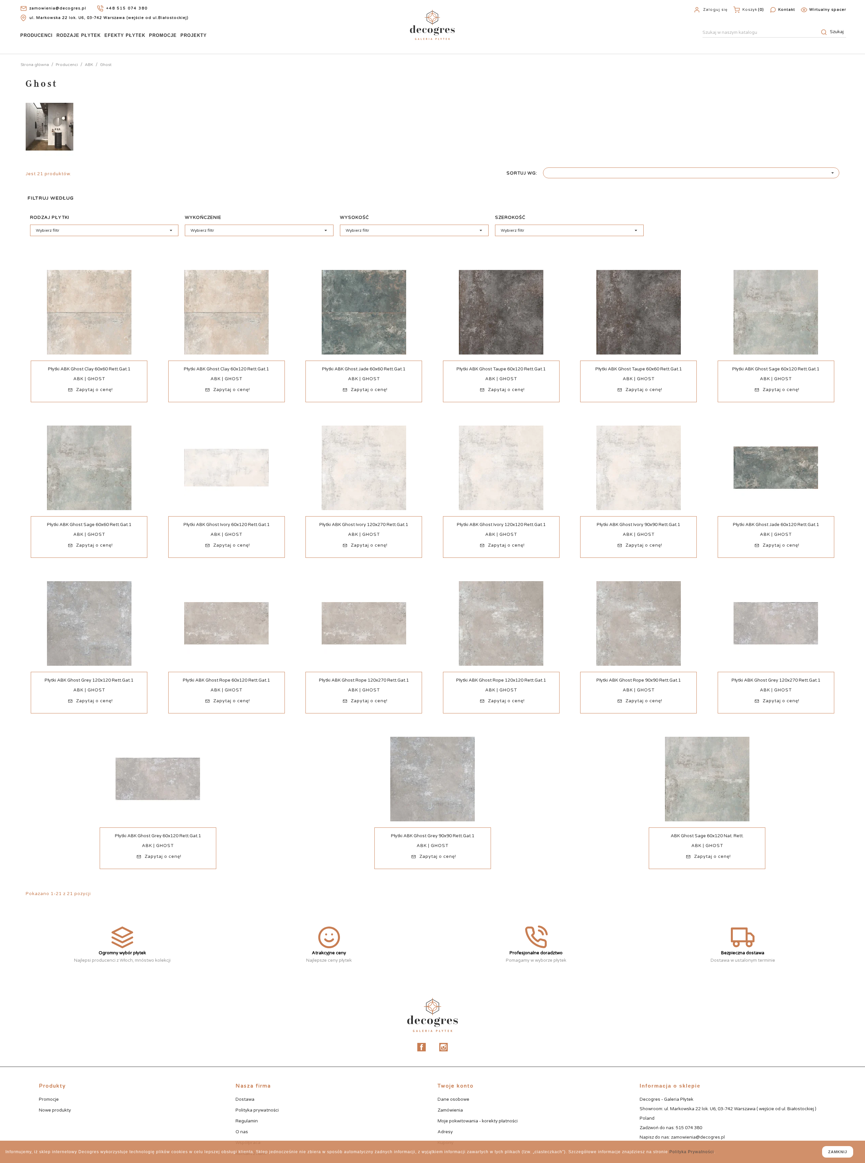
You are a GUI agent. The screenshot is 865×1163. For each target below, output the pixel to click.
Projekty (193, 35)
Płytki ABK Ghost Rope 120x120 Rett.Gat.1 (501, 680)
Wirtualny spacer (827, 9)
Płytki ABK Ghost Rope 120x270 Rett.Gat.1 (364, 680)
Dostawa (245, 1099)
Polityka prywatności (257, 1110)
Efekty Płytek (124, 35)
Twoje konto (456, 1086)
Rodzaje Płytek (78, 35)
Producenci (36, 35)
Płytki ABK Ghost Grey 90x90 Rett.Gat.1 (432, 836)
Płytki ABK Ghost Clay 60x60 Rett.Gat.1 (89, 369)
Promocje (163, 35)
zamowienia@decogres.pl (57, 8)
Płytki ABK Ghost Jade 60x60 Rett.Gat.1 (363, 369)
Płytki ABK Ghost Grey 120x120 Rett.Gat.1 (89, 680)
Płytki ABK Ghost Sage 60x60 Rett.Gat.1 (89, 524)
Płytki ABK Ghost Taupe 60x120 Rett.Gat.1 (501, 369)
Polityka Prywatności (691, 1151)
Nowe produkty (55, 1110)
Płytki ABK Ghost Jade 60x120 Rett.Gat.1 (776, 524)
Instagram (443, 1047)
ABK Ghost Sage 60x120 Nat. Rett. (707, 836)
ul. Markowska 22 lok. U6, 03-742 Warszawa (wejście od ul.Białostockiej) (109, 18)
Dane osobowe (453, 1099)
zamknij (837, 1152)
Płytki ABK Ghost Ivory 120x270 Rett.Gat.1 (363, 524)
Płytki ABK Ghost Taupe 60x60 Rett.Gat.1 (638, 369)
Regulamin (247, 1121)
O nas (242, 1132)
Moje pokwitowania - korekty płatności (478, 1121)
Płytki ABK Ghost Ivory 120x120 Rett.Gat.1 (501, 524)
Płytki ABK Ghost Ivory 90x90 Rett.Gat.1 (638, 524)
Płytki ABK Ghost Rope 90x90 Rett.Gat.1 (638, 680)
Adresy (445, 1132)
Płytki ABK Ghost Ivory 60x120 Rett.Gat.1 (226, 524)
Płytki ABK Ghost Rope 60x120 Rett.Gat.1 (226, 680)
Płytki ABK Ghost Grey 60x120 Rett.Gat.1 (158, 836)
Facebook (421, 1047)
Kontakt (786, 9)
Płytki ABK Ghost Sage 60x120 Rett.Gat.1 (775, 369)
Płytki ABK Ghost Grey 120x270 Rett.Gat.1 (776, 680)
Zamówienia (450, 1110)
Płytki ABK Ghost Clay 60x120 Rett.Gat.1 (226, 369)
